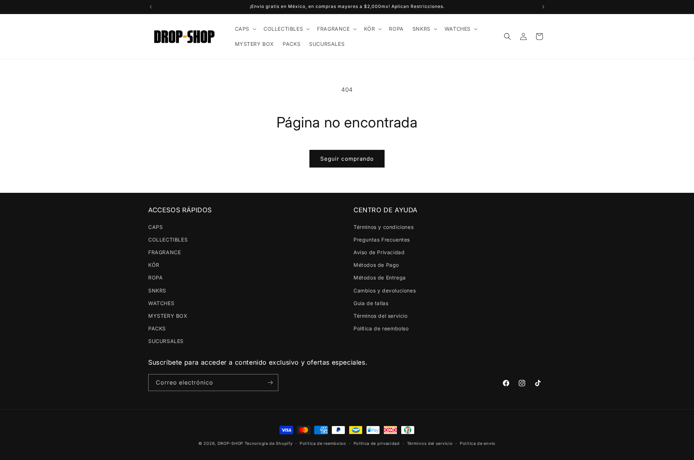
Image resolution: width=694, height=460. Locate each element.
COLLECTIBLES (168, 239)
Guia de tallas (371, 303)
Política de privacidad (377, 443)
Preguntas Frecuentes (382, 239)
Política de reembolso (381, 328)
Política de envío (478, 443)
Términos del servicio (381, 316)
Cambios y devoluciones (385, 290)
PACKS (157, 328)
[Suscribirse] (270, 382)
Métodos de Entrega (380, 277)
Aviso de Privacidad (379, 252)
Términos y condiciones (384, 227)
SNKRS (157, 290)
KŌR (153, 265)
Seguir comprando (347, 158)
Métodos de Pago (376, 265)
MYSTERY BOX (168, 316)
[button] (245, 28)
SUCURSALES (166, 341)
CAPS (155, 227)
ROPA (155, 277)
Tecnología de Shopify (269, 443)
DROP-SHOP (230, 443)
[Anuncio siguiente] (543, 7)
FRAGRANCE (164, 252)
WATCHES (161, 303)
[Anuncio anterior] (151, 7)
